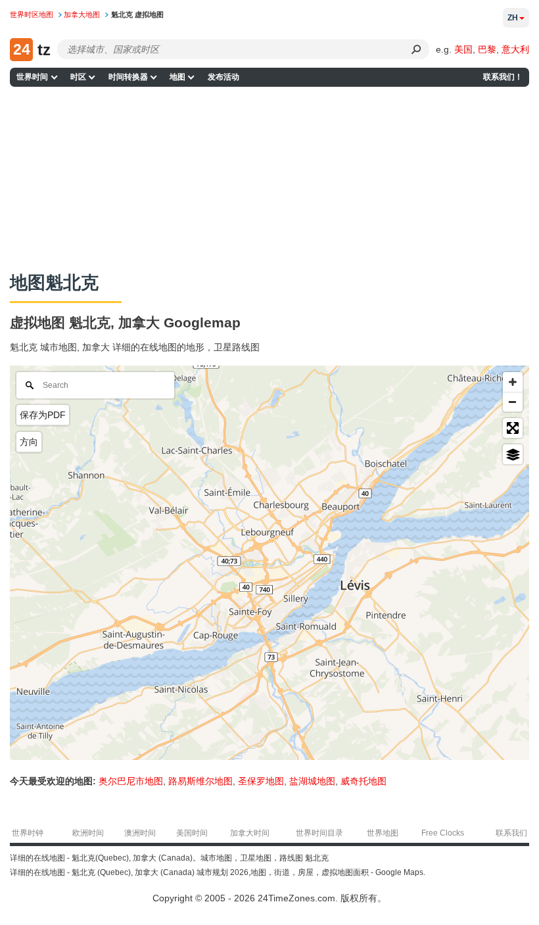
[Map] (269, 563)
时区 (78, 77)
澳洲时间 (140, 833)
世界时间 (32, 77)
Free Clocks (442, 833)
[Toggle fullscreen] (513, 428)
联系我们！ (503, 77)
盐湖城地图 (312, 781)
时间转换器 (128, 77)
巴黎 (487, 49)
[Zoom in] (513, 382)
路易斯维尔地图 (200, 781)
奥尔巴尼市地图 (131, 781)
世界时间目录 (319, 833)
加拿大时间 (250, 833)
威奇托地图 (363, 781)
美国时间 (192, 833)
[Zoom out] (513, 402)
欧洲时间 (88, 833)
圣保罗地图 (261, 781)
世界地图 (382, 833)
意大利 (515, 49)
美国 (463, 49)
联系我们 (511, 833)
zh (512, 17)
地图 (177, 77)
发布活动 (223, 77)
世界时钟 (27, 833)
